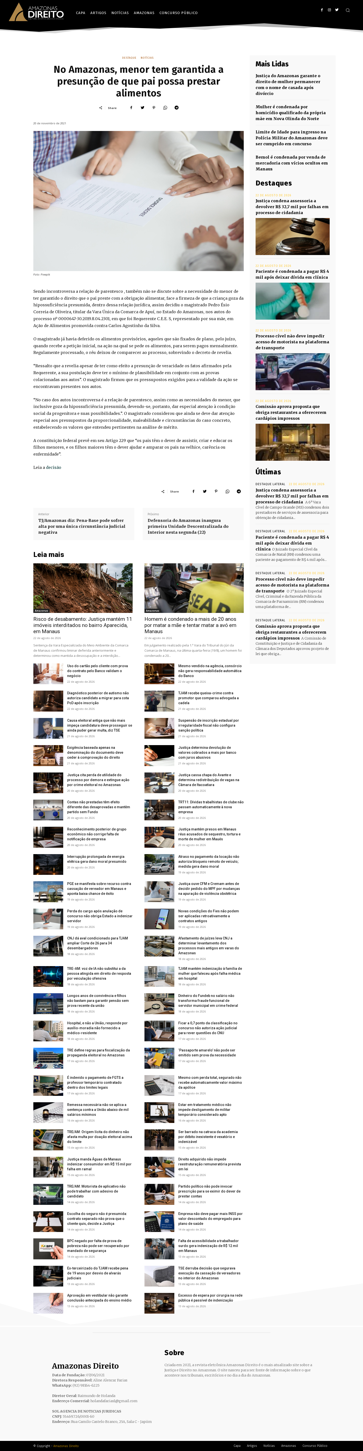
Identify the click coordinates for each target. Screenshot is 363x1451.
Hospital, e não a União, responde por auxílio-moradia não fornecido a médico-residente (97, 1028)
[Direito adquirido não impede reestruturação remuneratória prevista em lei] (159, 1167)
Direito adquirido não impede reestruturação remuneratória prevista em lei (209, 1164)
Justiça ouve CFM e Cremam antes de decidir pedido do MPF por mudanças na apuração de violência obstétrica (209, 889)
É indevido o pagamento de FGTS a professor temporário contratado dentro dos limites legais (95, 1082)
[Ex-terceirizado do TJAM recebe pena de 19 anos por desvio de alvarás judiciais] (48, 1276)
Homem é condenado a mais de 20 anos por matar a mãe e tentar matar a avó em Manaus (190, 625)
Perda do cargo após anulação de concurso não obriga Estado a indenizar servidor (100, 916)
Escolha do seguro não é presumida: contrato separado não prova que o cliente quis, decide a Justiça (97, 1219)
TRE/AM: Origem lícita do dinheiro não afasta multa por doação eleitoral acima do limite (99, 1137)
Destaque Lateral (270, 484)
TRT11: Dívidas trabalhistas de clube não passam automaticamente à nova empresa (211, 807)
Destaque (129, 57)
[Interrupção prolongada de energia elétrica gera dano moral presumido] (48, 864)
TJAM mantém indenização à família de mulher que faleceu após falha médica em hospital (210, 973)
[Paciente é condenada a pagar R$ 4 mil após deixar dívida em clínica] (293, 301)
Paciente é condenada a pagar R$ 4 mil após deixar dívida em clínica (292, 543)
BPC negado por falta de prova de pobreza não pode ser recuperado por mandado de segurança (98, 1246)
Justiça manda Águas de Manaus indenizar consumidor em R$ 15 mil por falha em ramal (99, 1164)
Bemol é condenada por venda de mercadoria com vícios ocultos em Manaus (292, 163)
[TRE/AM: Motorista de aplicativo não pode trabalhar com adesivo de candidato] (48, 1194)
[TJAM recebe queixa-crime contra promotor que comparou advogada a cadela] (159, 701)
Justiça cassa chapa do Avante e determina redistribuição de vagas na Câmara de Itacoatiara (208, 780)
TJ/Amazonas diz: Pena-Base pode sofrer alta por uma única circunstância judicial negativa (81, 526)
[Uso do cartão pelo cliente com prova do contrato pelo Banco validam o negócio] (48, 673)
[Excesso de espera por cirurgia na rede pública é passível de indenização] (159, 1303)
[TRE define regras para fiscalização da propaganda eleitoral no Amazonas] (48, 1058)
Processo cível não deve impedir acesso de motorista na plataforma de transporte (292, 341)
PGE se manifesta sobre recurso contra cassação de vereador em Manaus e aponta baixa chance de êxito (99, 889)
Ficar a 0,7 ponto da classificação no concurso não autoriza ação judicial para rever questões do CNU (208, 1028)
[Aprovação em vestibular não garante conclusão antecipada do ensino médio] (48, 1303)
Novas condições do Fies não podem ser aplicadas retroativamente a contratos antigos (208, 916)
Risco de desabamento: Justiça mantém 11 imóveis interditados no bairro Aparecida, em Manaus (82, 625)
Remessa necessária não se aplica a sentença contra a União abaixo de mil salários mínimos (98, 1110)
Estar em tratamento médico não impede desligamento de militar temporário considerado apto (204, 1110)
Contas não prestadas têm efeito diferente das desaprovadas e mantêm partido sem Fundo (98, 807)
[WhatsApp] (165, 108)
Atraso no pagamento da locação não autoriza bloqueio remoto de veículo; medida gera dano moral (208, 861)
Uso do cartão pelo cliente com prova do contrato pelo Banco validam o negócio (97, 671)
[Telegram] (177, 108)
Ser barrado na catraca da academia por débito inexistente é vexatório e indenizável (208, 1137)
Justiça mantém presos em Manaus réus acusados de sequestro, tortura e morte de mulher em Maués (209, 834)
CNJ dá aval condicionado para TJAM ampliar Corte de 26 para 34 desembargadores (97, 943)
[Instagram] (329, 10)
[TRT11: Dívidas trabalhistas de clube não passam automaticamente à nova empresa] (159, 810)
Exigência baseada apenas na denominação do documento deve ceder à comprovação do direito (95, 752)
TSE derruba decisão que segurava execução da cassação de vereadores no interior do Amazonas (209, 1273)
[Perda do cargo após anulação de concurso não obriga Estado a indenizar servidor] (48, 919)
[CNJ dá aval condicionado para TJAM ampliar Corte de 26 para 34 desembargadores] (48, 946)
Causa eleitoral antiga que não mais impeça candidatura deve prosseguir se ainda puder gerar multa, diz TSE (99, 725)
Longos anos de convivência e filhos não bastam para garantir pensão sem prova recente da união (98, 1001)
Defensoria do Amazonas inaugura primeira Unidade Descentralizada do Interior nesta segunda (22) (188, 526)
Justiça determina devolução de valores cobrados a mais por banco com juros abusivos (207, 752)
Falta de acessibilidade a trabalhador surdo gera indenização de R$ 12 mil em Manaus (208, 1246)
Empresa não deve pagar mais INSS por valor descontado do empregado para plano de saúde (210, 1219)
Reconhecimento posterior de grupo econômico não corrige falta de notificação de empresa (96, 834)
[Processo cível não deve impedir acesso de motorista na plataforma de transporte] (293, 371)
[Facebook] (322, 10)
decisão (53, 467)
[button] (347, 10)
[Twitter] (336, 10)
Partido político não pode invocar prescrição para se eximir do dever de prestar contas (209, 1191)
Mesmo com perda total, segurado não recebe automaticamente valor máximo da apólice (210, 1082)
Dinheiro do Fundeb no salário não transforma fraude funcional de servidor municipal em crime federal (208, 1001)
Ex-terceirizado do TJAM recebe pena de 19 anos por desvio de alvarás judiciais (97, 1273)
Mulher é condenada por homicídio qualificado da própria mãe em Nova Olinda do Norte (291, 112)
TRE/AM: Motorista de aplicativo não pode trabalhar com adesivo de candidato (96, 1191)
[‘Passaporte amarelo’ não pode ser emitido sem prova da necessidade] (159, 1058)
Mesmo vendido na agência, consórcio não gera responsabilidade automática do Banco (210, 671)
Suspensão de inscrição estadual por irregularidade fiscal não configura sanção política (208, 725)
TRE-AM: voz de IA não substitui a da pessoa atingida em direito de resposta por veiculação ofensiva (99, 973)
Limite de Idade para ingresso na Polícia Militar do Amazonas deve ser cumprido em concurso (292, 137)
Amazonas (41, 610)
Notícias (147, 57)
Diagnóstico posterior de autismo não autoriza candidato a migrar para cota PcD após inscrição (98, 698)
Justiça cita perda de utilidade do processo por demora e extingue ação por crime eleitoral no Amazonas (98, 780)
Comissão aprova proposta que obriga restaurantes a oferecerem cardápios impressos (291, 412)
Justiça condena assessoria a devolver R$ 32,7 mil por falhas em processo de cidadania (292, 206)
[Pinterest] (154, 108)
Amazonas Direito (66, 1446)
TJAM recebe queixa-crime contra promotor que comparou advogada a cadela (208, 698)
